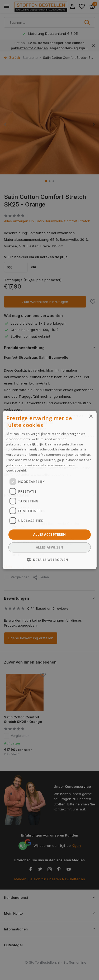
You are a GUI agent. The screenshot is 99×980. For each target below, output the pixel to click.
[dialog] (49, 490)
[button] (49, 559)
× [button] (91, 417)
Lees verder (37, 470)
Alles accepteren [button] (49, 534)
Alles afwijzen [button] (49, 547)
